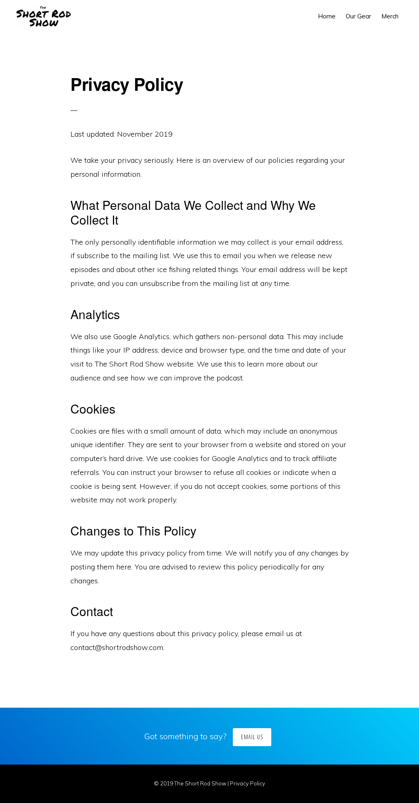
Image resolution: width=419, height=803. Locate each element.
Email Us (252, 737)
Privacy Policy (247, 783)
